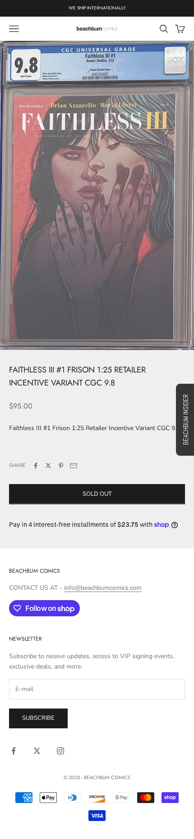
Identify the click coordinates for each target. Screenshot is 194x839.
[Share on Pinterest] (61, 465)
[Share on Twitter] (48, 465)
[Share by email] (73, 465)
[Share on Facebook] (35, 465)
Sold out (97, 494)
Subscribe (38, 718)
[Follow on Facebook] (13, 750)
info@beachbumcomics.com (103, 587)
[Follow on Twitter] (37, 750)
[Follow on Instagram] (60, 750)
